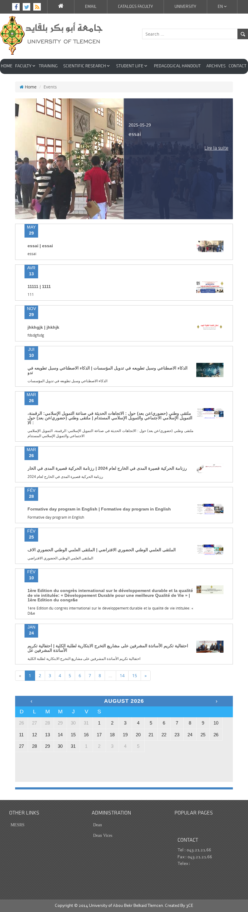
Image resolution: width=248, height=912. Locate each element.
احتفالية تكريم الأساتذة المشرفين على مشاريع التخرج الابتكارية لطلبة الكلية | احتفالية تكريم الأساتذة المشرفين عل (108, 648)
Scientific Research (85, 66)
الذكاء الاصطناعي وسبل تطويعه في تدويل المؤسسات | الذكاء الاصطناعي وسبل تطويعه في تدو (108, 370)
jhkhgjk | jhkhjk (43, 327)
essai (32, 253)
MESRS (17, 825)
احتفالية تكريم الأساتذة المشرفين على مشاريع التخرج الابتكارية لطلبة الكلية (84, 658)
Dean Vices (102, 835)
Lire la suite (216, 148)
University (185, 7)
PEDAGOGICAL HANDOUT (177, 66)
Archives (216, 66)
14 (122, 675)
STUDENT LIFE (130, 66)
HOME (6, 66)
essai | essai (40, 245)
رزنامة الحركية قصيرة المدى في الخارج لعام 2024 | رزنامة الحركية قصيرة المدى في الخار (107, 468)
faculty (23, 66)
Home (30, 87)
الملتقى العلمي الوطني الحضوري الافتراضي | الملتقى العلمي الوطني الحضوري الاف (102, 549)
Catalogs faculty (135, 7)
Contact (237, 66)
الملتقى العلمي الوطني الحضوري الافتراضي (60, 558)
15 (134, 675)
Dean (97, 825)
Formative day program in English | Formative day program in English (99, 509)
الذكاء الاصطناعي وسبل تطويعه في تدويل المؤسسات (67, 380)
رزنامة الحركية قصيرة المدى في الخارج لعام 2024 (65, 476)
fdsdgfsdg (36, 335)
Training (48, 66)
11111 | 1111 (39, 286)
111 (31, 294)
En (221, 7)
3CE (189, 906)
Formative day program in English (56, 517)
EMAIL (90, 7)
